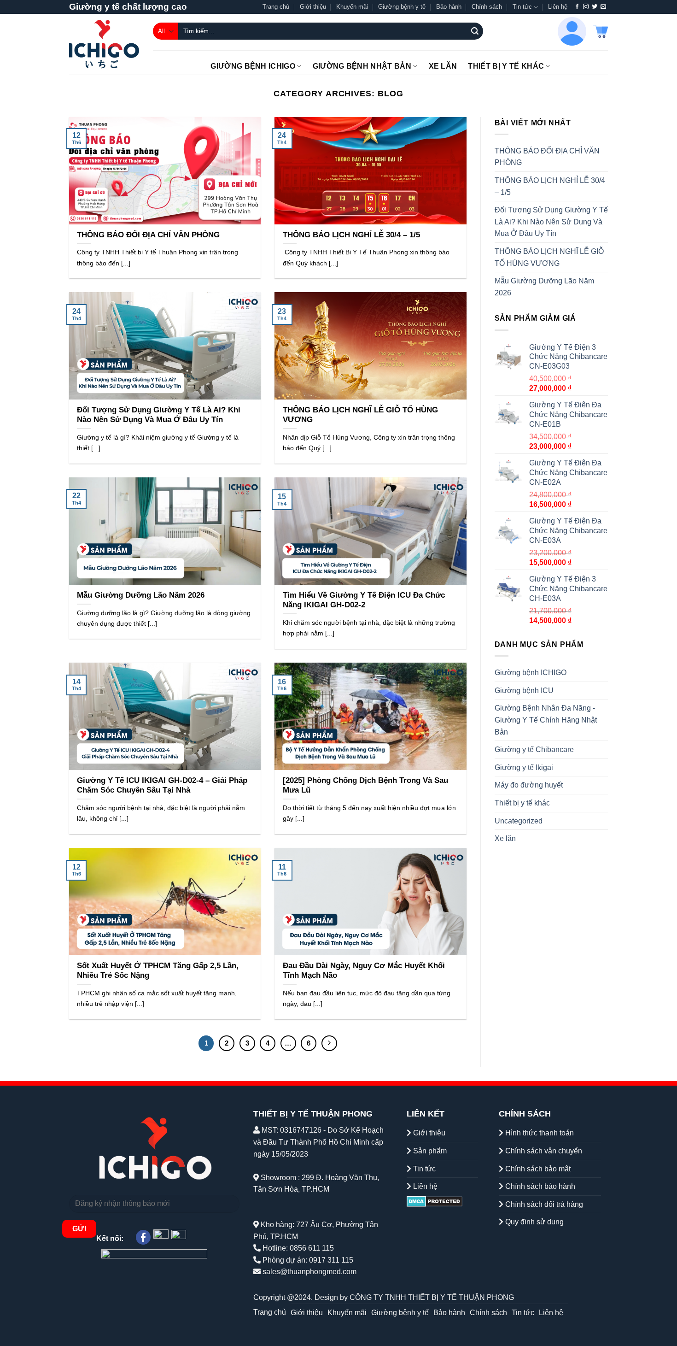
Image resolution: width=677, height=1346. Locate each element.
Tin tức (522, 6)
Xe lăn (443, 66)
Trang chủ (276, 6)
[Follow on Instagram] (586, 7)
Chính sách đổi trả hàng (543, 1204)
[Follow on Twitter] (594, 7)
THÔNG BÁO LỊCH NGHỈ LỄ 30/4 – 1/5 (550, 186)
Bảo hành (448, 6)
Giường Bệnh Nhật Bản (362, 66)
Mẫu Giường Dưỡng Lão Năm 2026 (544, 287)
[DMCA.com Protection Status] (434, 1201)
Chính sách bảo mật (537, 1169)
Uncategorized (519, 821)
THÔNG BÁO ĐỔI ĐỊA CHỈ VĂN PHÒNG (547, 157)
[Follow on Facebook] (577, 7)
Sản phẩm (429, 1151)
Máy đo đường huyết (529, 785)
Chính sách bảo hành (539, 1186)
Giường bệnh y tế (402, 6)
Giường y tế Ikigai (524, 767)
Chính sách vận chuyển (542, 1151)
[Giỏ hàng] (600, 31)
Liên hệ (557, 6)
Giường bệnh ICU (524, 690)
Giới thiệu (313, 6)
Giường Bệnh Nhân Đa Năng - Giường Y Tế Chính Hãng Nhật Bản (546, 719)
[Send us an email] (603, 7)
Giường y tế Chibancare (534, 749)
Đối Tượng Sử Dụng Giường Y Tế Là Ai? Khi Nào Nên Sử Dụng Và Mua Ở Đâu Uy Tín (551, 221)
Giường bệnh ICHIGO (252, 66)
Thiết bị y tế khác (506, 66)
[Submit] (475, 31)
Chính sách (487, 6)
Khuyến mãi (352, 6)
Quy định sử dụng (533, 1222)
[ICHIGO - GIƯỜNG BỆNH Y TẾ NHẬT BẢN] (104, 44)
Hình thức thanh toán (538, 1133)
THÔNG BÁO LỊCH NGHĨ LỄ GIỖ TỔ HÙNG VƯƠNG (549, 257)
